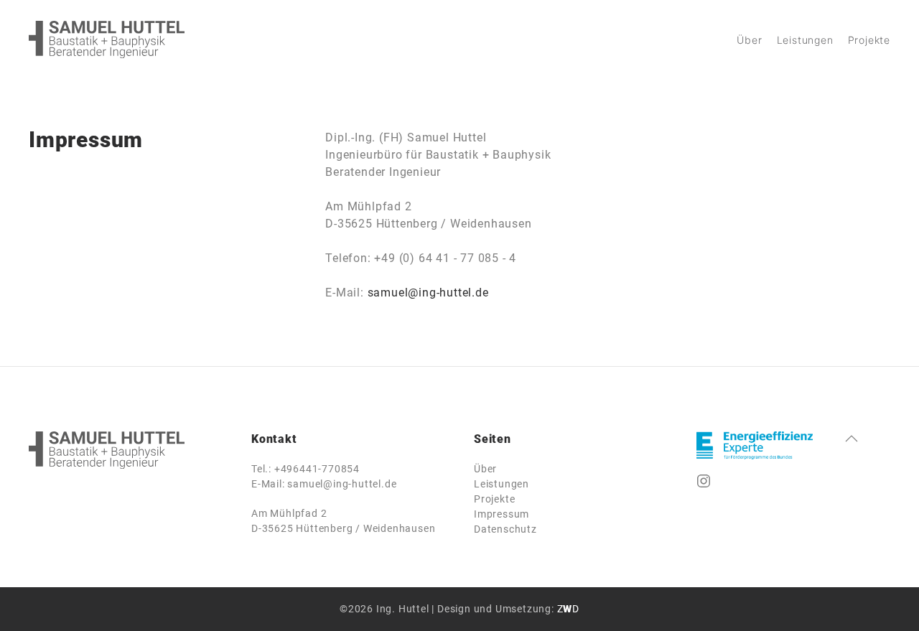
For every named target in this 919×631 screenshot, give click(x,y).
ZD (568, 608)
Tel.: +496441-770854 (305, 469)
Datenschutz (505, 529)
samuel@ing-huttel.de (428, 292)
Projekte (869, 40)
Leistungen (805, 40)
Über (749, 40)
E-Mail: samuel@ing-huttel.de (323, 484)
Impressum (501, 514)
